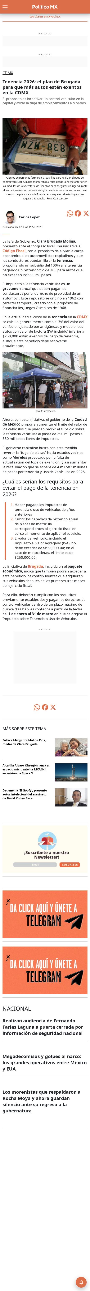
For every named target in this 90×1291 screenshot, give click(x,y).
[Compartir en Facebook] (78, 213)
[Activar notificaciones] (81, 1282)
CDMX (8, 72)
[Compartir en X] (86, 213)
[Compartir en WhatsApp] (70, 213)
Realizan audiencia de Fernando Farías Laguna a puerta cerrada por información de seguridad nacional (43, 1026)
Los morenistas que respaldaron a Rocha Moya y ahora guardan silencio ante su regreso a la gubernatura (42, 1101)
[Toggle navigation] (5, 6)
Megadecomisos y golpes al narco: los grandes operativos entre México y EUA (45, 1062)
